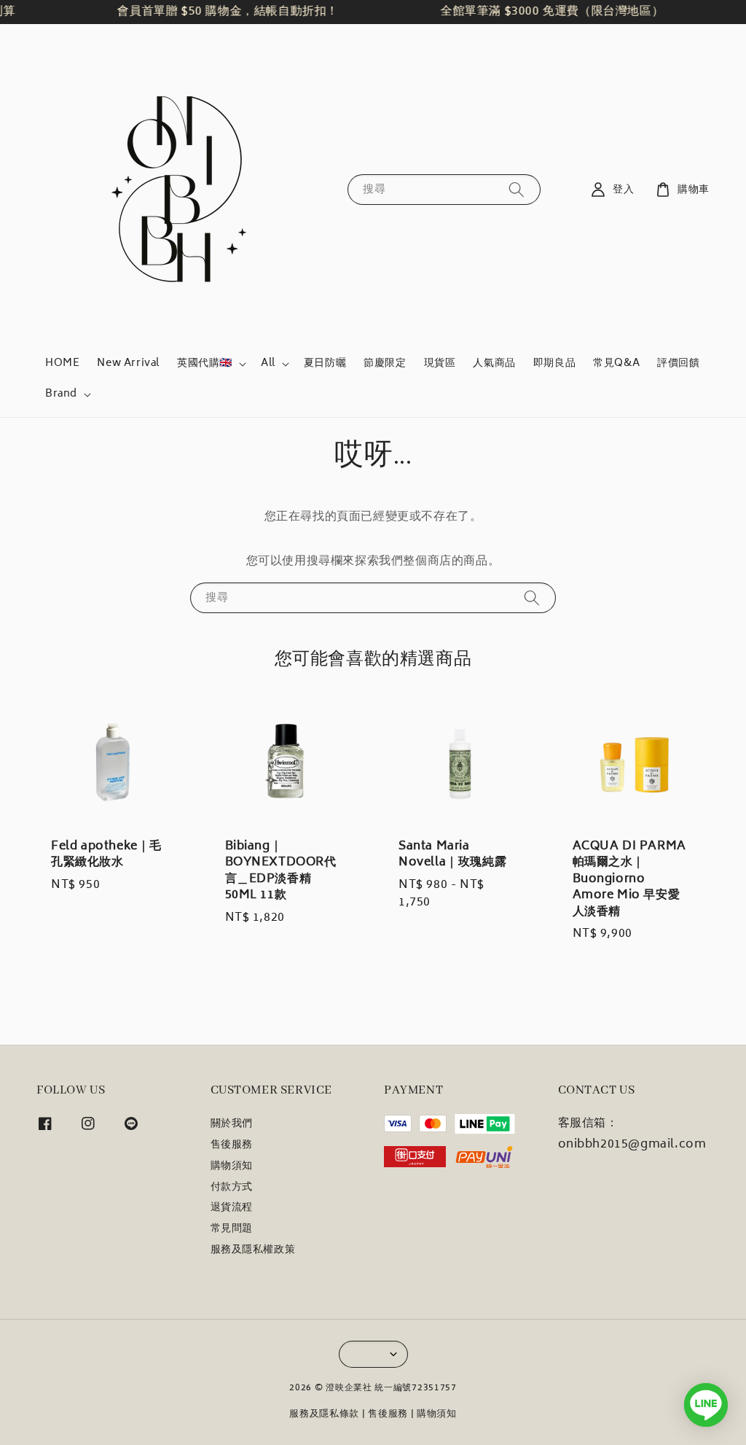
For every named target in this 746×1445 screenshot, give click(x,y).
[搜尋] (516, 189)
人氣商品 (494, 363)
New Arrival (128, 363)
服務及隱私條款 (324, 1414)
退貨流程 (232, 1208)
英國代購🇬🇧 (204, 363)
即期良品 (554, 363)
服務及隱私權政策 (253, 1250)
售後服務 (232, 1145)
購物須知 (232, 1166)
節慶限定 (385, 363)
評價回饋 (678, 363)
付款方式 (232, 1187)
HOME (62, 363)
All (268, 363)
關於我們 (232, 1125)
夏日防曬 (325, 363)
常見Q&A (616, 363)
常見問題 (232, 1229)
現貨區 (440, 363)
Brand (61, 394)
